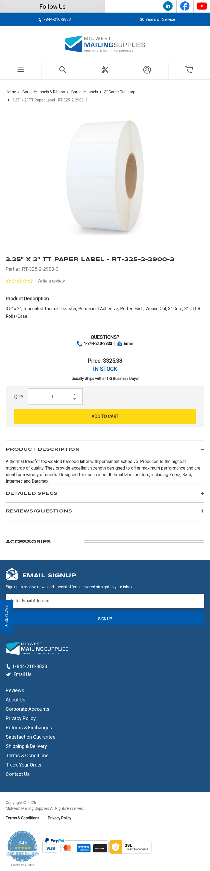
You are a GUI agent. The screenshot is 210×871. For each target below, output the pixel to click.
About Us (15, 700)
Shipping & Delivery (26, 746)
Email (128, 343)
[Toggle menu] (21, 70)
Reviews (15, 690)
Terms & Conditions (27, 755)
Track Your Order (24, 765)
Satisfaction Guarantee (31, 737)
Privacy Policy (21, 718)
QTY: (19, 397)
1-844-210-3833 (98, 343)
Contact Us (18, 774)
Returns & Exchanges (29, 727)
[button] (6, 616)
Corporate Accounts (27, 709)
